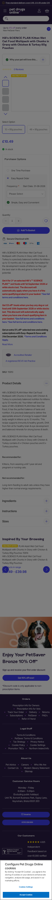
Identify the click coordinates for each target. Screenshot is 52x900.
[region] (26, 880)
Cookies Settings (26, 887)
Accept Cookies (26, 895)
